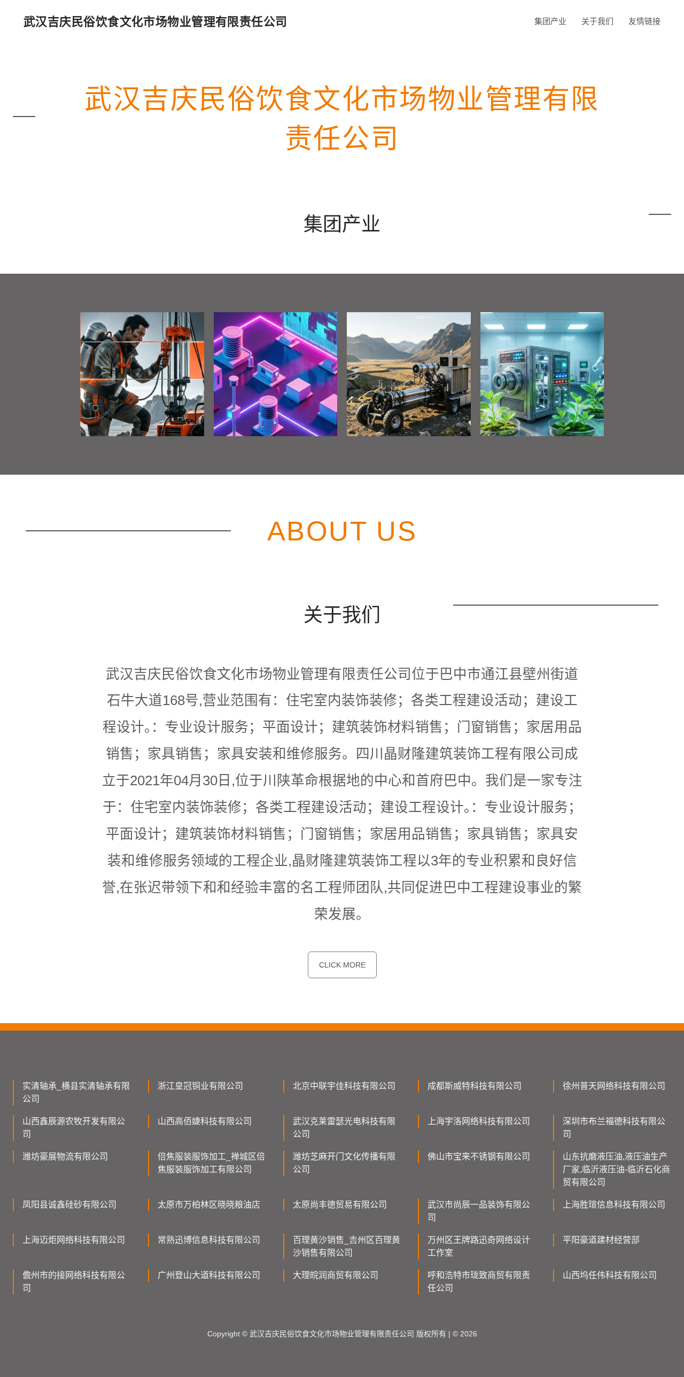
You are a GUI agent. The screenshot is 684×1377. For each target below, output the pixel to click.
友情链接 (644, 21)
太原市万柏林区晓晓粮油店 (209, 1204)
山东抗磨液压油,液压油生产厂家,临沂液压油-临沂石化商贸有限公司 (616, 1169)
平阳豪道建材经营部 (601, 1239)
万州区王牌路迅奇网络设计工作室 (479, 1246)
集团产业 (550, 21)
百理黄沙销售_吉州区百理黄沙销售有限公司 (346, 1246)
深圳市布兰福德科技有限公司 (614, 1128)
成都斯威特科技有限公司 (475, 1085)
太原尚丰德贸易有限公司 (340, 1204)
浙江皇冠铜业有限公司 (200, 1085)
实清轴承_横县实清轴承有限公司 (76, 1092)
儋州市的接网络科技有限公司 (73, 1282)
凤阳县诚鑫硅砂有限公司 (69, 1204)
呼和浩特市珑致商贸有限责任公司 (479, 1282)
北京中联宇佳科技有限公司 (344, 1085)
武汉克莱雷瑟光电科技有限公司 (344, 1128)
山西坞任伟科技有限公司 (610, 1275)
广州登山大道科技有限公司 (209, 1275)
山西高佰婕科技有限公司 (205, 1121)
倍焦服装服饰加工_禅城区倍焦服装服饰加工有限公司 (211, 1163)
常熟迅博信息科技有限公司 (209, 1239)
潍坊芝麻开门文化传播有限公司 (344, 1163)
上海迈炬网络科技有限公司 (73, 1239)
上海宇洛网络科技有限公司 (479, 1121)
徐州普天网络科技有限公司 (614, 1085)
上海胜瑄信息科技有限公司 (614, 1204)
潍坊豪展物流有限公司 (65, 1156)
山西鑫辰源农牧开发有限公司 (73, 1128)
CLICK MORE (342, 965)
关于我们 (597, 21)
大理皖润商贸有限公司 (335, 1275)
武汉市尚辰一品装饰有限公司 (479, 1211)
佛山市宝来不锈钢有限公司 (479, 1156)
